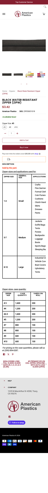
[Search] (45, 6)
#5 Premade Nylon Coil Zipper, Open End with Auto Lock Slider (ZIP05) (35, 364)
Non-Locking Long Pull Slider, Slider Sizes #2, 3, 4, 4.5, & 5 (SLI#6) (12, 364)
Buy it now (24, 147)
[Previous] (3, 45)
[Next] (44, 45)
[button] (44, 14)
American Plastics (9, 111)
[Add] (17, 133)
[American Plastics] (24, 14)
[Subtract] (5, 133)
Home (4, 91)
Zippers (12, 91)
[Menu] (3, 14)
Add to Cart (24, 140)
